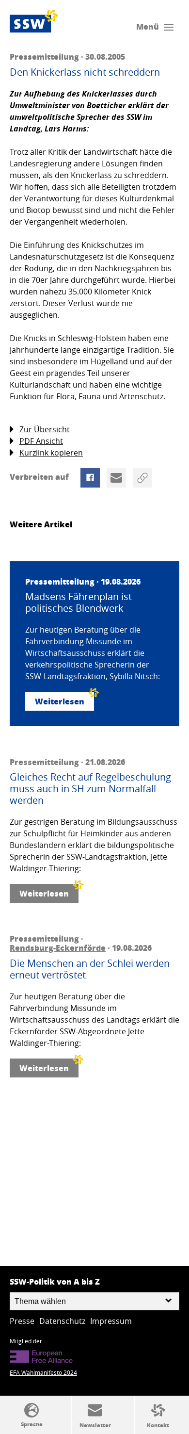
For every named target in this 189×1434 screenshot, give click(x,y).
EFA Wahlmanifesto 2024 (43, 1372)
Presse (22, 1321)
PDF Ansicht (41, 441)
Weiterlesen (59, 701)
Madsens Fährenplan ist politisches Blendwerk (78, 602)
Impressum (111, 1321)
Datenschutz (62, 1321)
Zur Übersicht (44, 429)
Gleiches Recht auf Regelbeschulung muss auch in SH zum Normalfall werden (90, 788)
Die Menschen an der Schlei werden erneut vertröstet (90, 969)
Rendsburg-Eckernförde (58, 947)
